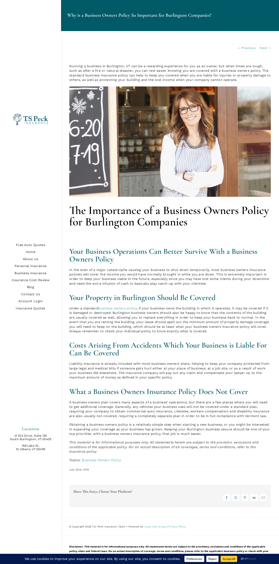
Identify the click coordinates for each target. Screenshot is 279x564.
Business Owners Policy (101, 460)
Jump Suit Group (155, 526)
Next (264, 48)
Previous (248, 48)
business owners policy (117, 308)
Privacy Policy (177, 526)
